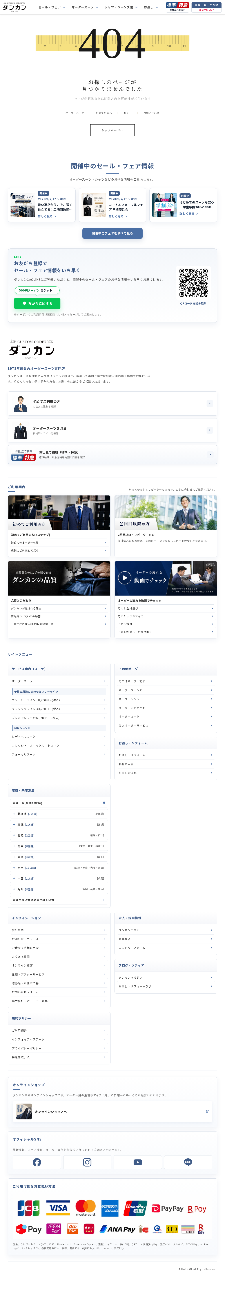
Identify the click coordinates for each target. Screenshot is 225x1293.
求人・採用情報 (130, 918)
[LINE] (188, 1162)
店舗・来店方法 (23, 790)
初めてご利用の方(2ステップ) (30, 535)
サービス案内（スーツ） (29, 669)
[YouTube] (138, 1162)
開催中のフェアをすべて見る (112, 233)
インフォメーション (26, 918)
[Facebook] (37, 1162)
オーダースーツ (83, 7)
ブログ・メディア (131, 965)
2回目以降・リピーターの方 (136, 535)
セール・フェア (49, 7)
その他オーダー (130, 669)
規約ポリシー (21, 1018)
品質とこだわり (21, 601)
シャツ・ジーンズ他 (119, 7)
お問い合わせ (151, 113)
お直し (149, 7)
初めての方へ (104, 113)
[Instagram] (87, 1162)
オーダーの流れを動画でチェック (139, 601)
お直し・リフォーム (133, 743)
